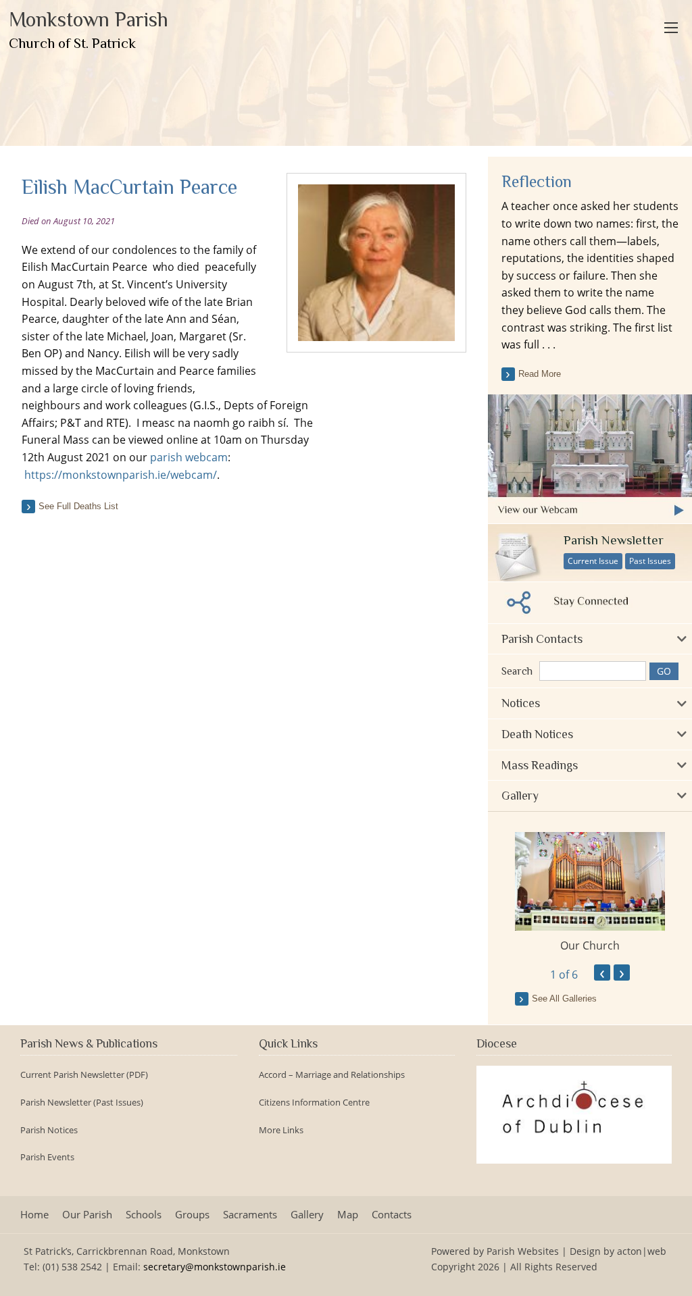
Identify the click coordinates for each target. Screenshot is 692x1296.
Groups (192, 1215)
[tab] (590, 639)
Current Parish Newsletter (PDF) (84, 1074)
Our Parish (87, 1215)
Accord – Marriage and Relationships (332, 1074)
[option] (590, 893)
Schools (144, 1215)
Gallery (307, 1215)
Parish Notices (49, 1130)
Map (347, 1215)
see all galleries (564, 998)
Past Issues (650, 561)
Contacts (392, 1215)
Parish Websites (523, 1251)
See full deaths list (78, 506)
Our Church (590, 945)
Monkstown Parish (88, 29)
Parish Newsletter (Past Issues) (81, 1102)
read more (539, 374)
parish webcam (189, 457)
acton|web (641, 1251)
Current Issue (593, 561)
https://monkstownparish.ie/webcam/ (120, 474)
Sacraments (250, 1215)
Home (34, 1215)
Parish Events (47, 1157)
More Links (281, 1130)
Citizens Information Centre (314, 1102)
